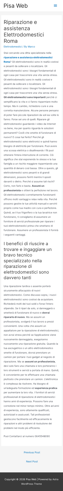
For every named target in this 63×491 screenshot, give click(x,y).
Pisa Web (16, 5)
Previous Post (32, 452)
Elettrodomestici (13, 46)
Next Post (32, 461)
